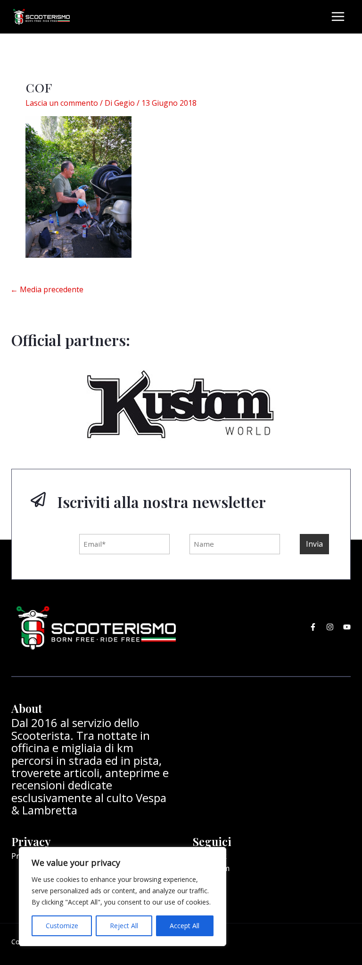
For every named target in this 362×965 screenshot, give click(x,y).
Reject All (124, 925)
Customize (62, 925)
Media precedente (46, 289)
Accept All (184, 925)
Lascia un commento (61, 103)
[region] (122, 896)
